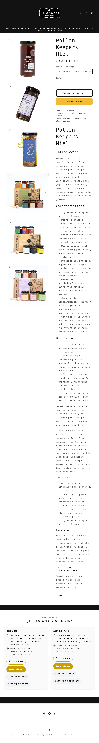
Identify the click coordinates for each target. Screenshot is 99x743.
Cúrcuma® (18, 735)
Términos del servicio (81, 735)
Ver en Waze (16, 661)
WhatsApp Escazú (18, 684)
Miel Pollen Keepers (66, 67)
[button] (5, 13)
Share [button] (61, 595)
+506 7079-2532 (17, 676)
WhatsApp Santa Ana (67, 681)
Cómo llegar (16, 669)
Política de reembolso (57, 735)
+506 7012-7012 (64, 673)
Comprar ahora (74, 101)
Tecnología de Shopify (33, 735)
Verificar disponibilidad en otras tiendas (71, 120)
